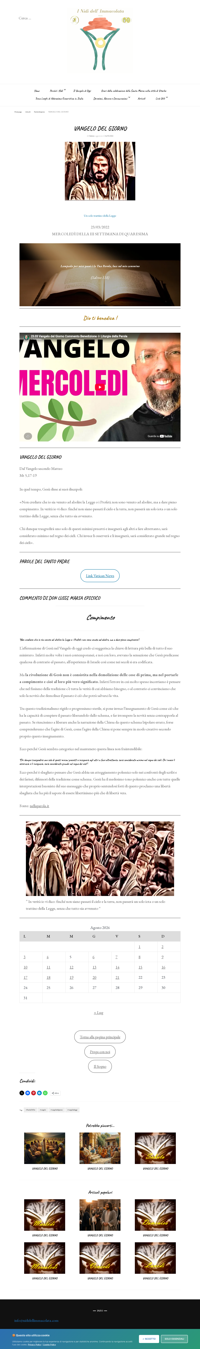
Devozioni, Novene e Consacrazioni (110, 98)
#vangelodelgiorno (57, 1110)
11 (48, 967)
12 (71, 967)
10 (25, 967)
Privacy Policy (34, 1344)
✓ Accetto (149, 1338)
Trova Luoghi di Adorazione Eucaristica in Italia (59, 98)
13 (94, 967)
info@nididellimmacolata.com (36, 1320)
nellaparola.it (39, 805)
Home (36, 91)
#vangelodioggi (72, 1110)
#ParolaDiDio (30, 1110)
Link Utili (160, 98)
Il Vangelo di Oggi (82, 91)
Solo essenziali (174, 1338)
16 (163, 967)
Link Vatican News (100, 575)
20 (94, 977)
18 (48, 977)
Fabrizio (92, 136)
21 (117, 977)
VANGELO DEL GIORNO (44, 1168)
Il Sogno (100, 1066)
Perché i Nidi (56, 91)
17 (25, 977)
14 (117, 967)
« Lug (98, 1012)
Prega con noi (100, 1051)
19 (71, 977)
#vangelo (43, 1110)
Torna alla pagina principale (100, 1036)
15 (140, 967)
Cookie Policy (49, 1344)
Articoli (141, 98)
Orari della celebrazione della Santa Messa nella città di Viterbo (133, 91)
